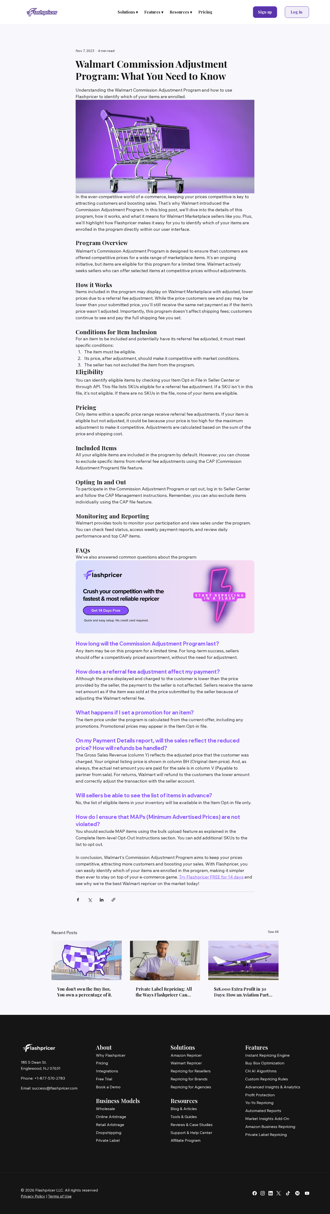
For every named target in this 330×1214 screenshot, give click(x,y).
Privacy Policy (33, 1196)
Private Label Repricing (266, 1134)
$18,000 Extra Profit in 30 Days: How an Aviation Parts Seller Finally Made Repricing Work (242, 992)
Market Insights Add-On (267, 1118)
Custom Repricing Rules (266, 1078)
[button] (127, 12)
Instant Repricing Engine (267, 1055)
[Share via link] (113, 899)
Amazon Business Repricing (270, 1126)
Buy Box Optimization (264, 1063)
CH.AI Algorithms (261, 1071)
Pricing (102, 1063)
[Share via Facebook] (78, 899)
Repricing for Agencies (191, 1086)
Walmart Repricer (186, 1063)
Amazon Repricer (186, 1055)
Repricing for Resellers (191, 1071)
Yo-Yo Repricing (259, 1102)
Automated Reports (263, 1110)
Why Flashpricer (110, 1055)
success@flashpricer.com (55, 1088)
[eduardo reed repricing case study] (243, 960)
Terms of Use (60, 1196)
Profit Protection (260, 1094)
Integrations (107, 1071)
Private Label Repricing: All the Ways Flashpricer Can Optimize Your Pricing (164, 992)
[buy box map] (86, 960)
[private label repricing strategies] (165, 960)
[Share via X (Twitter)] (89, 899)
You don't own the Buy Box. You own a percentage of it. (84, 992)
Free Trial (104, 1078)
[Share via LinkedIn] (101, 899)
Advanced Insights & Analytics (272, 1086)
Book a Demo (108, 1086)
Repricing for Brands (189, 1078)
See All (273, 932)
